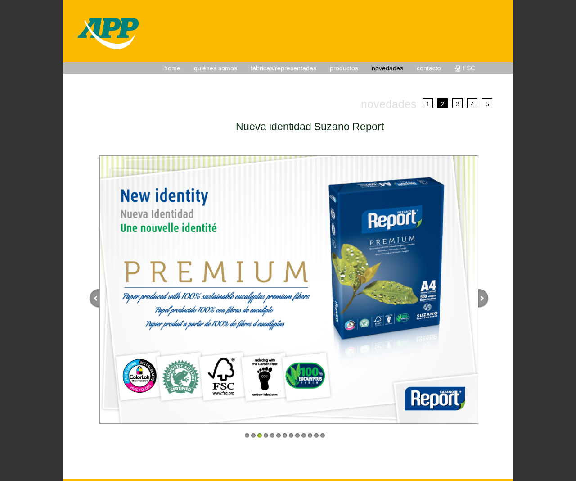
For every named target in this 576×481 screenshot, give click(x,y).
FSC (469, 68)
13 (322, 435)
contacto (429, 68)
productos (344, 68)
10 (303, 435)
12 (316, 435)
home (172, 68)
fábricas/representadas (283, 68)
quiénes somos (215, 68)
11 (310, 435)
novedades (387, 68)
